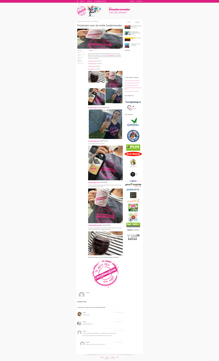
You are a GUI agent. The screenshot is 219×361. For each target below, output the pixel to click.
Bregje (84, 312)
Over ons (107, 357)
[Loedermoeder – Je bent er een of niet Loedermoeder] (104, 16)
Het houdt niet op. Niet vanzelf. (81, 52)
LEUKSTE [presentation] (129, 22)
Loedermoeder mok (91, 68)
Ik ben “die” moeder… (80, 63)
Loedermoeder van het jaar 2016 (81, 55)
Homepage (79, 21)
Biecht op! (82, 1)
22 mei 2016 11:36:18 (119, 312)
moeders (88, 342)
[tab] (129, 22)
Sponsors (113, 357)
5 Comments (80, 307)
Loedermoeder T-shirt (92, 60)
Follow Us (140, 1)
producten (83, 21)
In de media (82, 3)
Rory (125, 85)
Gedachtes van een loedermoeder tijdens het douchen (135, 33)
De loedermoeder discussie (80, 58)
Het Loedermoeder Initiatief (100, 1)
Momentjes (89, 1)
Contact (101, 357)
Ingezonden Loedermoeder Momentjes (79, 61)
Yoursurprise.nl (111, 55)
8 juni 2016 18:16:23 (119, 321)
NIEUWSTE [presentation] (137, 22)
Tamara (84, 321)
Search (132, 1)
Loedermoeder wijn (91, 66)
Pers (118, 357)
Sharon (91, 50)
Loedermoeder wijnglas (92, 63)
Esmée (126, 91)
